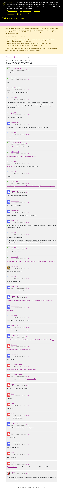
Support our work (25, 11)
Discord (9, 57)
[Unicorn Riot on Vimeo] (20, 14)
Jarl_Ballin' (18, 57)
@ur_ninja (11, 14)
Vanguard (14, 345)
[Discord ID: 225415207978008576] (8, 267)
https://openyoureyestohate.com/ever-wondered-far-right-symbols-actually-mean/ (31, 186)
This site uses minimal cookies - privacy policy (32, 487)
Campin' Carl (15, 122)
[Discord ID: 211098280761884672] (8, 182)
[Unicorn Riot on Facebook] (17, 14)
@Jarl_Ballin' (10, 310)
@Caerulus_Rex (31, 379)
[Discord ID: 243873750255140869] (8, 385)
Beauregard (14, 267)
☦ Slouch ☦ (15, 152)
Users (17, 18)
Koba (12, 384)
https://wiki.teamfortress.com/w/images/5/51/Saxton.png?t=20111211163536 (29, 301)
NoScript (48, 43)
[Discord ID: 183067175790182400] (8, 443)
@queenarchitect (12, 467)
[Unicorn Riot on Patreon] (28, 14)
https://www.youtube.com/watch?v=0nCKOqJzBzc (21, 156)
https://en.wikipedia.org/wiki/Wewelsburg (19, 349)
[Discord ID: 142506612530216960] (8, 153)
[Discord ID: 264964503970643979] (8, 473)
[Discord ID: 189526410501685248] (8, 69)
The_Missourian (16, 68)
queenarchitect (15, 443)
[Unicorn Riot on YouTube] (24, 14)
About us (37, 11)
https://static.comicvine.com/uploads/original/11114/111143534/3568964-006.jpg (30, 340)
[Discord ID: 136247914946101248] (8, 98)
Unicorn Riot (11, 2)
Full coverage (12, 11)
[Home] (4, 18)
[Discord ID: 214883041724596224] (8, 346)
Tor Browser (33, 45)
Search (24, 18)
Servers (10, 18)
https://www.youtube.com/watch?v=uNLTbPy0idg (21, 369)
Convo (13, 472)
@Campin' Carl (11, 147)
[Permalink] (28, 70)
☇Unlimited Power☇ (17, 364)
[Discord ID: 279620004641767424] (8, 365)
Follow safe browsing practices (16, 43)
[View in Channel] (26, 70)
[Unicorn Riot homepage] (4, 3)
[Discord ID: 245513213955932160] (8, 123)
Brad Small (14, 181)
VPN (41, 45)
